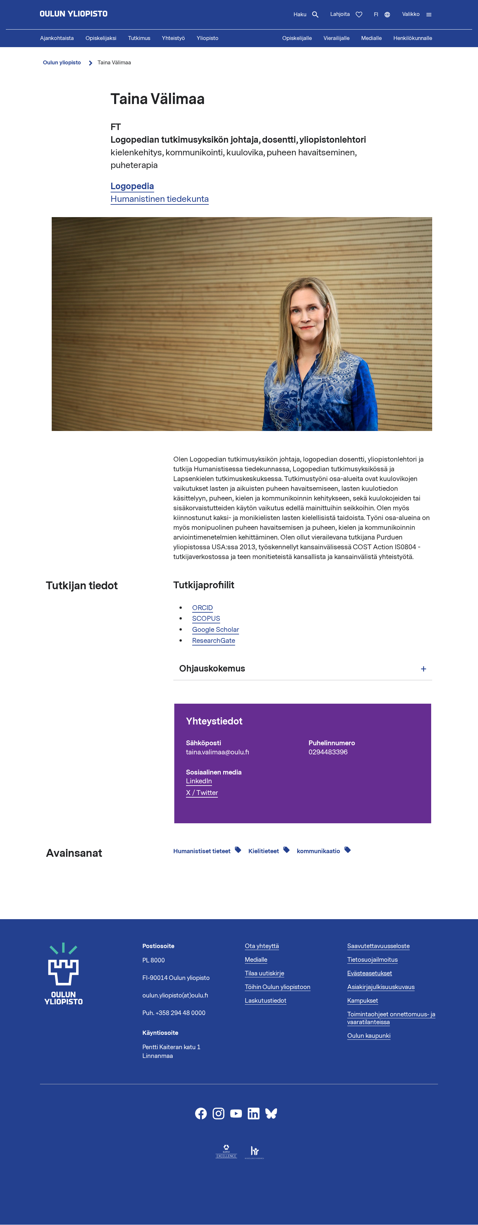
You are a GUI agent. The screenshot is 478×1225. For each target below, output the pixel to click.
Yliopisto (208, 38)
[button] (417, 14)
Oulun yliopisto (62, 62)
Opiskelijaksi (101, 38)
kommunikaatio (319, 851)
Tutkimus (139, 38)
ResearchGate (213, 640)
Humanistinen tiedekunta (160, 199)
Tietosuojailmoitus (372, 960)
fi (385, 20)
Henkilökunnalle (412, 38)
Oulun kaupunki (369, 1036)
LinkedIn (199, 781)
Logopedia (132, 186)
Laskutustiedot (265, 1001)
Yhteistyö (173, 38)
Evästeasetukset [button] (369, 973)
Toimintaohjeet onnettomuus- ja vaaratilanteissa (391, 1018)
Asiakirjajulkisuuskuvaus (381, 987)
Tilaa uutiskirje (264, 973)
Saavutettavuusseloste (378, 946)
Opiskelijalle (297, 38)
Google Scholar (215, 629)
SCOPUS (206, 618)
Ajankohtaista (57, 38)
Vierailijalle (337, 38)
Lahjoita (340, 14)
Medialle (371, 38)
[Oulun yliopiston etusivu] (94, 15)
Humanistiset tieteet (202, 851)
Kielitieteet (264, 851)
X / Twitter (202, 792)
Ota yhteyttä (262, 946)
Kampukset (362, 1001)
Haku (300, 14)
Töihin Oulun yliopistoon (278, 987)
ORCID (202, 607)
